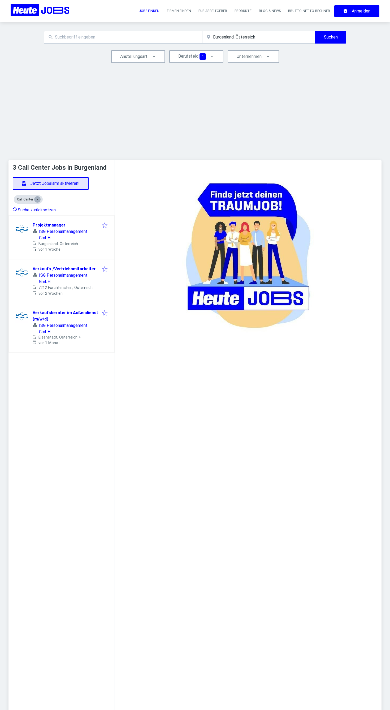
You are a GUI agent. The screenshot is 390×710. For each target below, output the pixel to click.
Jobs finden (149, 11)
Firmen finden (179, 11)
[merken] (104, 226)
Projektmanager (49, 225)
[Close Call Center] (37, 199)
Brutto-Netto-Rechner (309, 11)
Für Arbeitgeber (212, 11)
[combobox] (123, 37)
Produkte (243, 11)
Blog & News (270, 11)
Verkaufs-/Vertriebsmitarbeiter (64, 268)
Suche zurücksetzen (37, 209)
